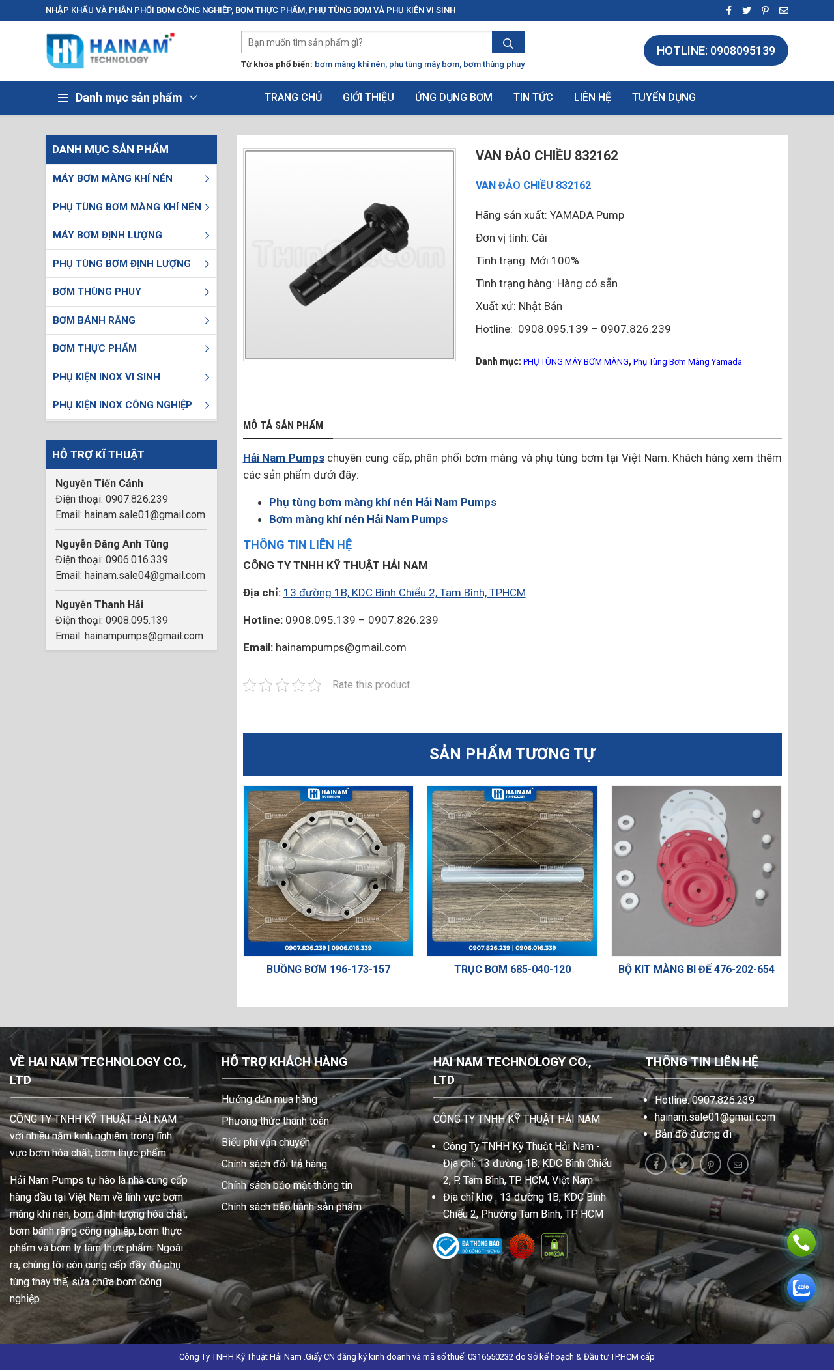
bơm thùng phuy (494, 64)
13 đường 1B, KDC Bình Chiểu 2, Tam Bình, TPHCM (404, 592)
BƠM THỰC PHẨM (95, 348)
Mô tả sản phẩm (283, 426)
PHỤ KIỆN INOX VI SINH (106, 377)
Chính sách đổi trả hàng (274, 1164)
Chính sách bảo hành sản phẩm (292, 1207)
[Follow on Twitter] (742, 11)
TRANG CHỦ (293, 97)
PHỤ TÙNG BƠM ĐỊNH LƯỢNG (122, 264)
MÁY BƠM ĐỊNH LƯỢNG (107, 235)
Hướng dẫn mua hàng (269, 1099)
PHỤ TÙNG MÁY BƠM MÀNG (576, 362)
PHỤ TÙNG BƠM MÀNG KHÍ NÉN (127, 207)
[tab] (288, 426)
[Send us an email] (779, 11)
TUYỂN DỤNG (664, 97)
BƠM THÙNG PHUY (97, 292)
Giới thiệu (368, 97)
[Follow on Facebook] (725, 11)
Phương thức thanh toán (275, 1121)
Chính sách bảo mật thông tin (287, 1185)
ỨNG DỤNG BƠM (454, 97)
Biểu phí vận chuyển (266, 1142)
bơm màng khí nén (350, 64)
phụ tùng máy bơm (424, 64)
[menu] (207, 179)
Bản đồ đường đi (693, 1134)
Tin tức (533, 97)
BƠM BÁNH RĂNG (94, 320)
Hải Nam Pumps (283, 457)
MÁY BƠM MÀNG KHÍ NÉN (113, 178)
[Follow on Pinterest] (761, 11)
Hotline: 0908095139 (716, 50)
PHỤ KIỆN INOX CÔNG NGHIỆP (122, 405)
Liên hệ (592, 97)
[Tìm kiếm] (508, 44)
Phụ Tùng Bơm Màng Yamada (687, 362)
